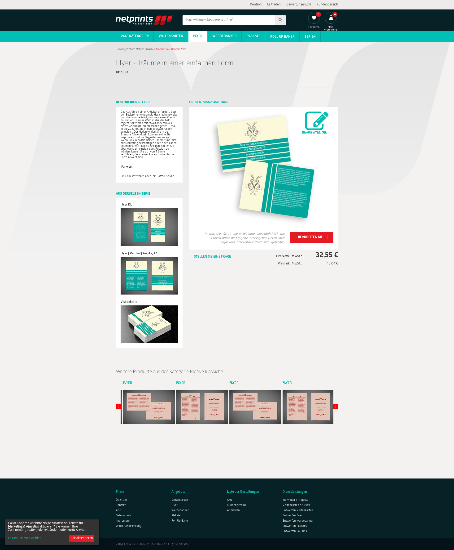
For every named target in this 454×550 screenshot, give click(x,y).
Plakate (253, 36)
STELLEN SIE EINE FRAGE (212, 257)
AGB (118, 510)
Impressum (123, 520)
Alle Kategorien (135, 36)
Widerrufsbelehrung (128, 526)
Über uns (121, 500)
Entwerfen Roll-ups (295, 531)
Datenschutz (123, 515)
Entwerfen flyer (292, 515)
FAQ (229, 500)
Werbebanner (224, 36)
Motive (139, 49)
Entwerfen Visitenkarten (298, 510)
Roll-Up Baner (282, 37)
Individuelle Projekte (295, 500)
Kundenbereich (327, 4)
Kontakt (256, 4)
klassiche (149, 49)
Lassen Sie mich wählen (24, 538)
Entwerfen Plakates (295, 526)
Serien (310, 37)
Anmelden (233, 510)
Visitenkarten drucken (296, 505)
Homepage (121, 49)
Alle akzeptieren (81, 538)
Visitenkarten (171, 36)
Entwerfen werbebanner (298, 520)
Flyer (197, 36)
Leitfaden (274, 4)
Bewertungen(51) (298, 4)
